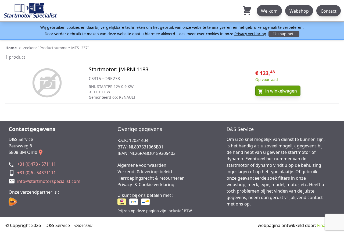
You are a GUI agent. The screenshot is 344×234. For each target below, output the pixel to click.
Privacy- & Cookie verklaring (145, 184)
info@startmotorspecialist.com (48, 181)
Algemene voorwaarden (141, 165)
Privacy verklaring (250, 33)
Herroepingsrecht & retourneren (151, 178)
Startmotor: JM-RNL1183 (118, 69)
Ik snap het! (284, 33)
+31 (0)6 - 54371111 (36, 173)
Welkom (269, 11)
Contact (328, 11)
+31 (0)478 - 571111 (36, 164)
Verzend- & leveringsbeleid (144, 172)
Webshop (299, 11)
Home (11, 47)
